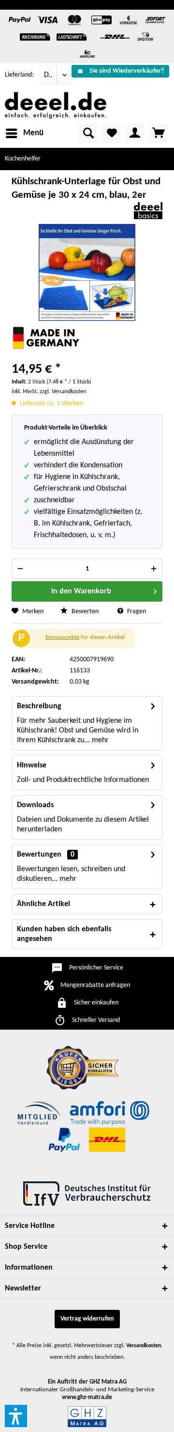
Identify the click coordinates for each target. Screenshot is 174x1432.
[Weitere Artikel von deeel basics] (148, 210)
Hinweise (31, 765)
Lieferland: (19, 75)
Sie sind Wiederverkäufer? (126, 71)
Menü (33, 133)
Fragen (136, 611)
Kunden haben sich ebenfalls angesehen (64, 934)
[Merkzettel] (111, 133)
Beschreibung (39, 706)
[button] (16, 1416)
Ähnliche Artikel (43, 904)
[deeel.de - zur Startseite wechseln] (55, 105)
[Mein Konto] (135, 133)
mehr (99, 740)
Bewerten (84, 611)
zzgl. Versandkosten (63, 392)
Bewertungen (39, 855)
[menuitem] (120, 71)
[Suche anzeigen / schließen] (87, 133)
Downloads (35, 805)
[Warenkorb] (158, 133)
